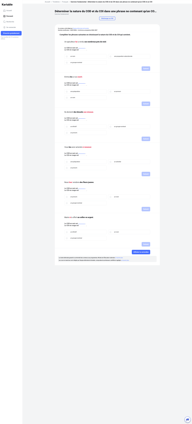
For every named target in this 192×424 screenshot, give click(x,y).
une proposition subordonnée (123, 56)
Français (65, 2)
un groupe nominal (76, 62)
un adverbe (117, 161)
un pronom (117, 91)
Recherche (10, 22)
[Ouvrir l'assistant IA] (187, 419)
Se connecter (11, 27)
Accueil (9, 10)
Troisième (56, 2)
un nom (72, 56)
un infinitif (73, 126)
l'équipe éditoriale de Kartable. (81, 28)
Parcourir (9, 16)
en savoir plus (119, 257)
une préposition (75, 91)
